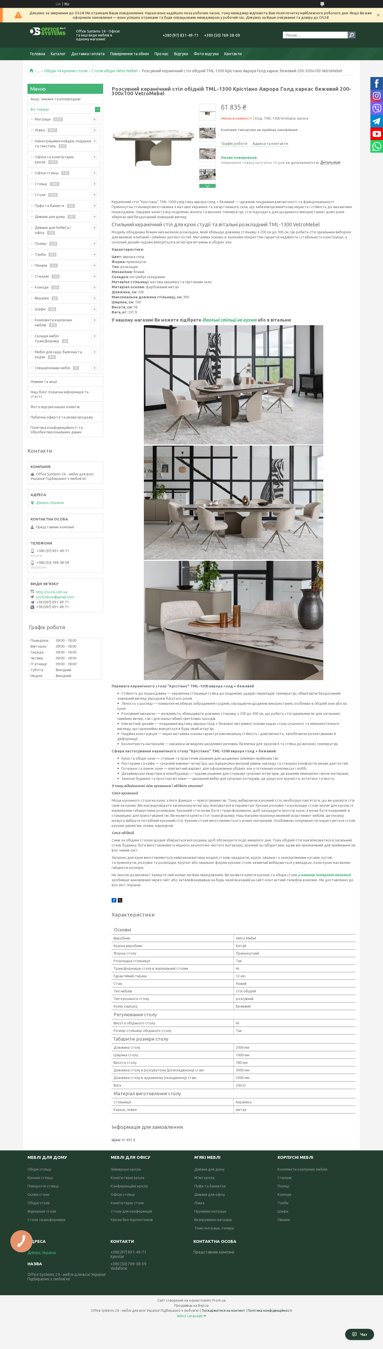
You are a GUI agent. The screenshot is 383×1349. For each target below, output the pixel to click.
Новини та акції (44, 381)
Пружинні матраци (210, 1211)
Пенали (41, 265)
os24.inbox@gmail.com (55, 597)
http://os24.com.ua (51, 592)
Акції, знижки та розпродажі (55, 99)
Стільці (41, 184)
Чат (363, 1334)
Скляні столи (38, 1194)
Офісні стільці (47, 173)
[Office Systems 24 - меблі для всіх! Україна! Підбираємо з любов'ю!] (48, 35)
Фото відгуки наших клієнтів (55, 407)
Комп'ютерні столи (127, 1203)
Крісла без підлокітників (132, 1220)
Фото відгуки (206, 54)
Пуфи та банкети (49, 206)
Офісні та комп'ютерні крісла (54, 159)
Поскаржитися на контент (223, 1310)
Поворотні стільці (43, 1186)
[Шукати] (352, 35)
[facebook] (114, 901)
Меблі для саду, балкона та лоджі (58, 354)
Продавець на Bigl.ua (191, 1305)
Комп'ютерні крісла (127, 1178)
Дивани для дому (50, 216)
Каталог (58, 54)
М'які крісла (204, 1178)
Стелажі (42, 276)
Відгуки (181, 54)
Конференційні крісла (129, 1186)
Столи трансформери (46, 1220)
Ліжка (40, 130)
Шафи (40, 309)
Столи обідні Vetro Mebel (114, 71)
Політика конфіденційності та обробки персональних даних (57, 429)
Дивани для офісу (209, 1194)
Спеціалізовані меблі (52, 368)
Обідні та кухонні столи (65, 71)
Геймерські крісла (126, 1169)
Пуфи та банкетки (210, 1186)
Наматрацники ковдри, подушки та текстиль (63, 143)
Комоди (42, 287)
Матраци (42, 119)
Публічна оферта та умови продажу (62, 417)
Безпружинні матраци (213, 1220)
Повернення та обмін (129, 54)
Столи (40, 195)
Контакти (233, 54)
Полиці (41, 243)
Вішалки (42, 298)
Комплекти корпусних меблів (53, 322)
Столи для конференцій (131, 1211)
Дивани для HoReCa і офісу (53, 229)
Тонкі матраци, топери (214, 1228)
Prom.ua (219, 1300)
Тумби (40, 254)
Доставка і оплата (88, 54)
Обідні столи (38, 1203)
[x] (120, 901)
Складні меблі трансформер (47, 338)
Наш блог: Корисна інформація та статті (60, 394)
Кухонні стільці (40, 1178)
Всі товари (40, 109)
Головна (37, 54)
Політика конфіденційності (270, 1310)
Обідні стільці (39, 1169)
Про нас (161, 54)
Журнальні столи (41, 1211)
